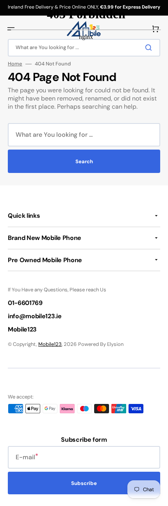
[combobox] (84, 134)
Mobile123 (50, 344)
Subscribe (84, 483)
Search (84, 161)
